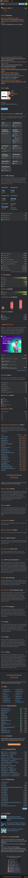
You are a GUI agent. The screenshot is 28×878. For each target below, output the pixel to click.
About (19, 876)
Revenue (14, 505)
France (4, 316)
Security (15, 161)
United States (6, 318)
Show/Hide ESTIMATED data (11, 839)
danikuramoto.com (5, 730)
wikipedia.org (6, 700)
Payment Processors (16, 130)
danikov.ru (3, 722)
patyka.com (4, 454)
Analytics (15, 146)
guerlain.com (4, 438)
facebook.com (7, 691)
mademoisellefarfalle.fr (6, 466)
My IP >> (25, 808)
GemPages (16, 156)
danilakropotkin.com (6, 720)
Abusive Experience (14, 530)
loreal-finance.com (5, 447)
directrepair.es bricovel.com (8, 765)
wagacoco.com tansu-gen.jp (8, 754)
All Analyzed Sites (7, 876)
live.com (18, 700)
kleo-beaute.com (5, 451)
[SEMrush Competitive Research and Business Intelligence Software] (7, 324)
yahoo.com (19, 698)
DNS (14, 637)
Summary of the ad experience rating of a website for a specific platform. (14, 523)
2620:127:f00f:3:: (5, 79)
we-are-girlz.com (5, 461)
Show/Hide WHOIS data (9, 844)
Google (14, 578)
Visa (15, 142)
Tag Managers (17, 123)
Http (14, 622)
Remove (6, 847)
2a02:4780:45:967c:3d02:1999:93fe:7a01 (11, 802)
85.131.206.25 (4, 801)
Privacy (16, 876)
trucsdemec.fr (4, 459)
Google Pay (16, 139)
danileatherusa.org (5, 708)
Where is (14, 538)
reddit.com (18, 695)
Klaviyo (4, 158)
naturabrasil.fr (4, 456)
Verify (14, 606)
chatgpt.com (6, 698)
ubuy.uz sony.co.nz (6, 764)
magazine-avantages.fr (6, 443)
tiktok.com (6, 695)
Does (14, 560)
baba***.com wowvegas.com (9, 752)
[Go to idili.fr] (12, 8)
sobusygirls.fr (4, 463)
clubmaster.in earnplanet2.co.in (9, 772)
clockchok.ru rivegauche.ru (8, 770)
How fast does (14, 549)
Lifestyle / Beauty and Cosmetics (9, 104)
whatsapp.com (19, 702)
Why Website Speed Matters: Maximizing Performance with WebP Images (16, 818)
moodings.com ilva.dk (7, 755)
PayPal (15, 133)
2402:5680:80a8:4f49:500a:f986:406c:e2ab (12, 787)
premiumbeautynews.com (7, 452)
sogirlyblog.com (5, 458)
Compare (22, 4)
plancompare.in (4, 712)
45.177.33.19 (4, 785)
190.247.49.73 (4, 797)
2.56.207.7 (3, 784)
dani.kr (2, 725)
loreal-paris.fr (4, 442)
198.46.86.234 (4, 799)
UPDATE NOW (14, 477)
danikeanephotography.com (8, 727)
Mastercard (16, 141)
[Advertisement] (14, 41)
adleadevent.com (5, 465)
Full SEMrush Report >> (22, 370)
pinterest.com (6, 702)
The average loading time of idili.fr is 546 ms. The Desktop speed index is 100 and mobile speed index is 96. (13, 553)
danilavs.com (4, 718)
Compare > (24, 437)
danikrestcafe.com (5, 724)
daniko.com (4, 729)
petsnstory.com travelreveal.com (10, 775)
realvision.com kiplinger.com (8, 769)
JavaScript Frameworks (5, 130)
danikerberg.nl (4, 717)
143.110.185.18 (4, 789)
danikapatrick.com (5, 732)
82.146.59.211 (4, 804)
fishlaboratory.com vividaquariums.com (11, 759)
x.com (4, 693)
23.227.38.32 (13, 79)
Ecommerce (5, 146)
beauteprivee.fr (5, 440)
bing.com (5, 696)
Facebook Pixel (17, 148)
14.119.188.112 (4, 794)
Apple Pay (16, 138)
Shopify (5, 148)
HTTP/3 (4, 169)
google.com (6, 689)
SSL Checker (14, 590)
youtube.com (19, 689)
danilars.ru (3, 713)
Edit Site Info (4, 109)
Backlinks (6, 375)
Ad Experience (14, 520)
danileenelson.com (5, 710)
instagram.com (19, 691)
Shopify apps (16, 154)
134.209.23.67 (4, 796)
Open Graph (6, 170)
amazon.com (19, 693)
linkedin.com (19, 696)
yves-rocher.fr (4, 436)
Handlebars (5, 133)
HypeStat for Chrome (15, 744)
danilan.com (4, 715)
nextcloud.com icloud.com (8, 760)
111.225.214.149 (5, 782)
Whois (14, 652)
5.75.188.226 (4, 790)
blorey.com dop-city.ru (7, 767)
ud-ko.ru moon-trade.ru (7, 757)
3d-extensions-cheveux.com (8, 468)
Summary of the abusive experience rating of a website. (14, 532)
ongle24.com (4, 449)
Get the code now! (14, 857)
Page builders (5, 161)
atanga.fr (3, 470)
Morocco (5, 319)
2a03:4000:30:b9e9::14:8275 (8, 806)
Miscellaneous (6, 166)
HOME (12, 1)
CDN (3, 123)
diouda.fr (3, 445)
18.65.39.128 (4, 792)
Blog (13, 876)
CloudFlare (5, 125)
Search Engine (14, 489)
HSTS (15, 163)
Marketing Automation (5, 155)
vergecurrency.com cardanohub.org (10, 774)
